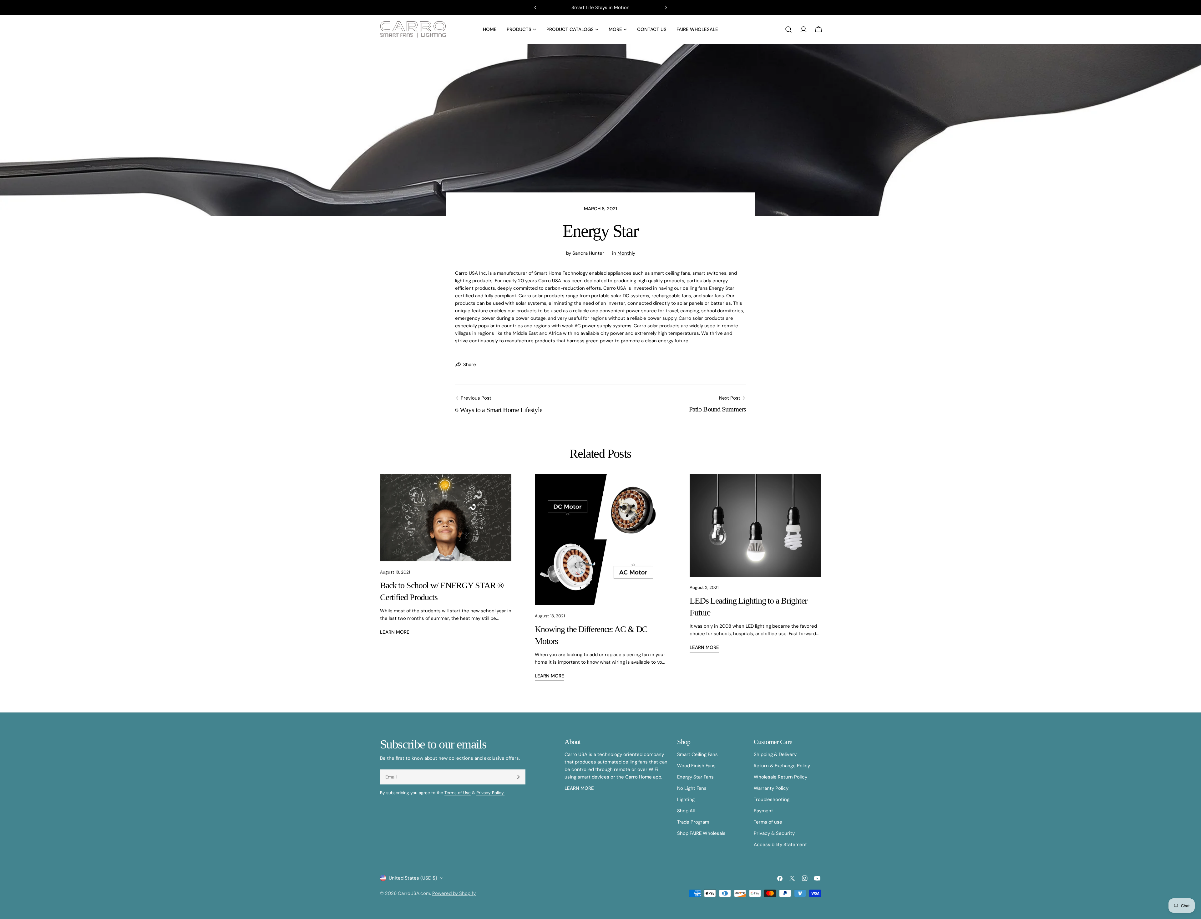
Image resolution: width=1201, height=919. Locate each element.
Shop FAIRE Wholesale (701, 833)
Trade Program (693, 822)
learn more (579, 788)
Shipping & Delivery (775, 754)
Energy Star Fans (695, 777)
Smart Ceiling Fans (697, 754)
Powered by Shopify (454, 893)
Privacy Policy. (490, 792)
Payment (763, 811)
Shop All (686, 811)
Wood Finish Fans (696, 766)
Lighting (686, 799)
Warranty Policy (771, 788)
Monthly (626, 253)
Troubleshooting (771, 799)
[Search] (788, 29)
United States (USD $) (413, 878)
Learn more (394, 632)
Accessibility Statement (780, 844)
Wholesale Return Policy (780, 777)
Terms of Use (457, 792)
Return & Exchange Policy (782, 766)
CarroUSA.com (414, 893)
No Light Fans (692, 788)
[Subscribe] (518, 777)
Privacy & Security (774, 833)
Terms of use (768, 822)
